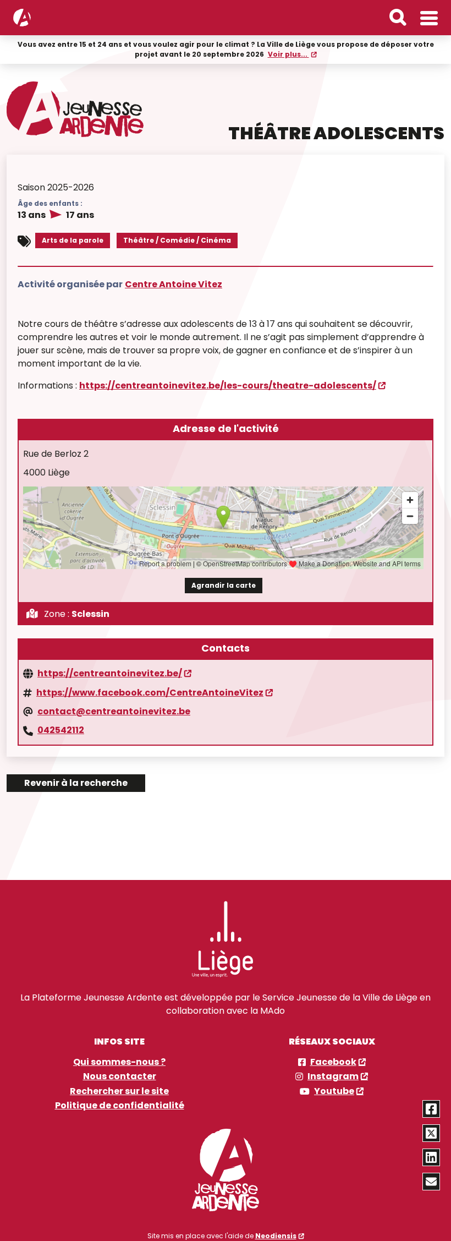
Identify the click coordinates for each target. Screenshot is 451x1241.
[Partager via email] (431, 1181)
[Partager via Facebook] (431, 1109)
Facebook (333, 1062)
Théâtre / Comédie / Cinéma (177, 240)
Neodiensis (275, 1235)
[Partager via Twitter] (431, 1133)
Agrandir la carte (223, 585)
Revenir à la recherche (76, 783)
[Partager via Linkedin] (431, 1157)
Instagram (333, 1076)
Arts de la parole (72, 240)
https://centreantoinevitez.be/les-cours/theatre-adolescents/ (227, 385)
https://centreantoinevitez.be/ (109, 674)
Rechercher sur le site (119, 1091)
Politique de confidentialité (119, 1106)
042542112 (60, 730)
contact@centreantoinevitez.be (113, 712)
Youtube (334, 1091)
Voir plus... (288, 54)
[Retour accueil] (22, 17)
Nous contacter (119, 1076)
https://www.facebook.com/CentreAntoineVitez (149, 693)
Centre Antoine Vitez (173, 284)
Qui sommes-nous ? (119, 1062)
